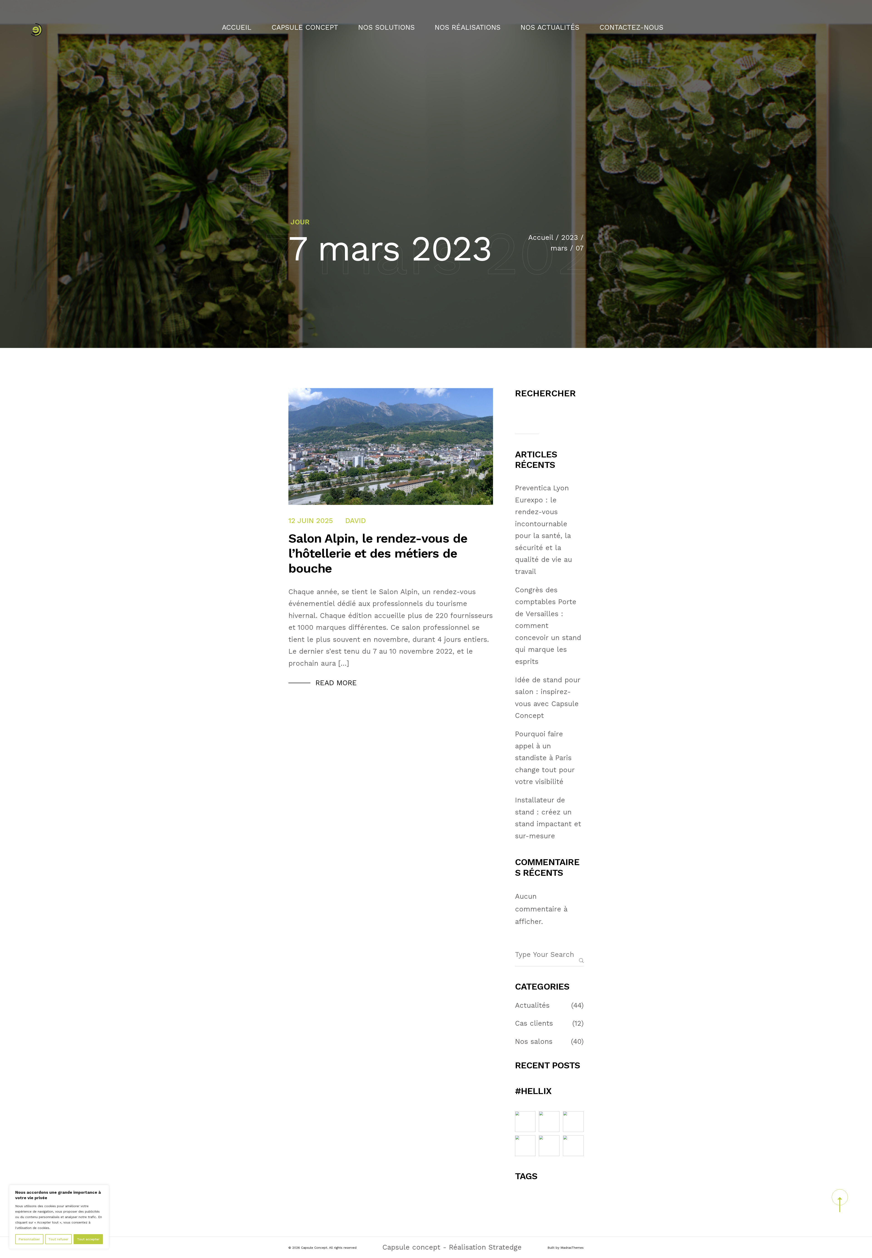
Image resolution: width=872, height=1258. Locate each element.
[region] (59, 1217)
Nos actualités (549, 27)
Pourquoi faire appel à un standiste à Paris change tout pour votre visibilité (545, 758)
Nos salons (533, 1041)
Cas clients (534, 1023)
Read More (336, 683)
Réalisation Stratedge (485, 1247)
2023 (569, 237)
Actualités (532, 1005)
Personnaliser (29, 1239)
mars (558, 248)
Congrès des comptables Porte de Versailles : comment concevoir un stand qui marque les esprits (548, 626)
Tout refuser (58, 1239)
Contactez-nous (631, 27)
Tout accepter (88, 1239)
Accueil (236, 27)
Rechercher (545, 393)
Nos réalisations (467, 27)
